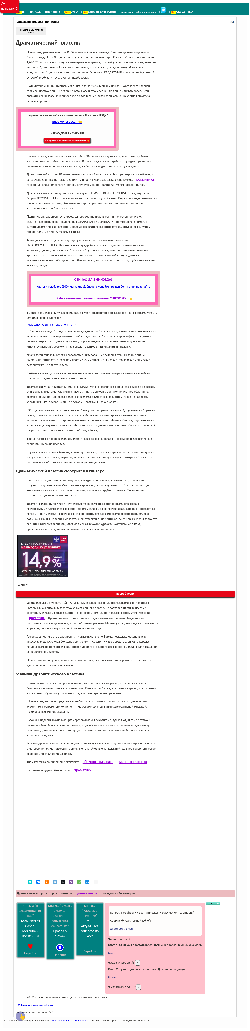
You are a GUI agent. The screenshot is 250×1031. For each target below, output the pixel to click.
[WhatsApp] (79, 882)
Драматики (83, 770)
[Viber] (71, 882)
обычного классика (98, 762)
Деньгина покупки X (9, 6)
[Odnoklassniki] (47, 882)
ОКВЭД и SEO (184, 12)
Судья (74, 12)
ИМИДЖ (35, 12)
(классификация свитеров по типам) (52, 324)
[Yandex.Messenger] (30, 882)
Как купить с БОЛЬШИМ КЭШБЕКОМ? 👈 (67, 140)
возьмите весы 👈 (67, 122)
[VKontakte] (38, 882)
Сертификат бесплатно (102, 12)
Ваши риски (52, 12)
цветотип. (37, 618)
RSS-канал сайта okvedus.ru (35, 1005)
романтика (145, 180)
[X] (63, 882)
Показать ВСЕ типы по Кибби (30, 31)
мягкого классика (133, 762)
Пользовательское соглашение (70, 1020)
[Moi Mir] (87, 882)
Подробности (125, 593)
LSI (24, 12)
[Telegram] (55, 882)
